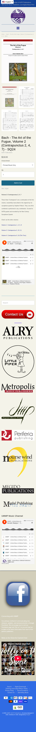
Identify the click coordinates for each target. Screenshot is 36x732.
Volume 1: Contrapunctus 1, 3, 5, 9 (12, 225)
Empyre (28, 714)
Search (9, 687)
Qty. (3, 170)
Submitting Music (23, 692)
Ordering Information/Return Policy (17, 688)
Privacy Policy (9, 690)
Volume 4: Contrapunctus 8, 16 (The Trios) (14, 235)
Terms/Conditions (22, 690)
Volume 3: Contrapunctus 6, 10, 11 (12, 230)
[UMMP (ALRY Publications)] (18, 22)
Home (3, 34)
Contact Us (11, 692)
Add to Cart (18, 183)
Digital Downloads (20, 687)
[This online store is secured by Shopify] (18, 709)
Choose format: (6, 161)
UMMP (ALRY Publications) (13, 713)
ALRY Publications (7, 152)
